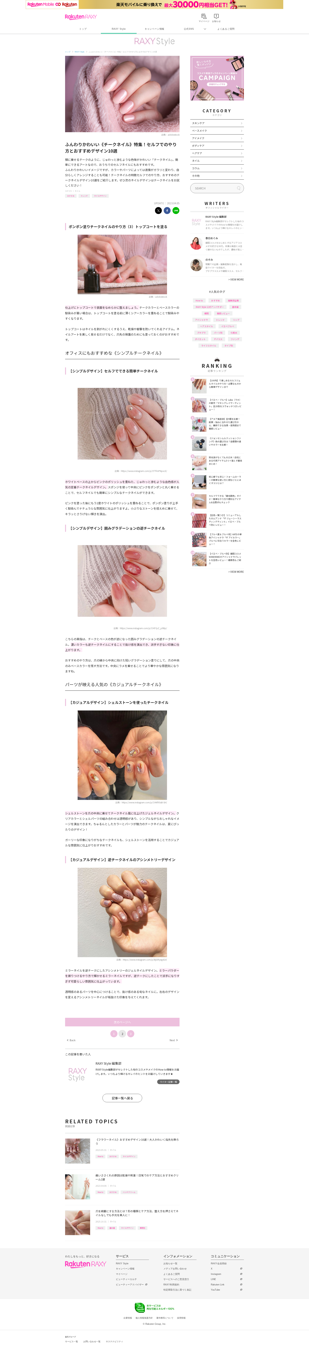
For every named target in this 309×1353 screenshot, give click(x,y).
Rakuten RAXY (81, 17)
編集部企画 (233, 300)
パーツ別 (218, 332)
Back (71, 1040)
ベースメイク (199, 130)
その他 (196, 175)
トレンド (84, 195)
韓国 (206, 313)
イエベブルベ (227, 326)
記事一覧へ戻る (122, 1098)
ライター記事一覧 (168, 1081)
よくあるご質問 (226, 29)
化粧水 (234, 332)
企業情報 (127, 1318)
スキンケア (198, 123)
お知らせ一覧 (170, 1263)
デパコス (218, 339)
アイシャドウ (201, 319)
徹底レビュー (223, 313)
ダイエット (200, 339)
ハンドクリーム (129, 1192)
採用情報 (181, 1318)
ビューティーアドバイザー (130, 1284)
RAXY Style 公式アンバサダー (210, 306)
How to (100, 1156)
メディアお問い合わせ (175, 1268)
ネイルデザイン (100, 195)
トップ (83, 29)
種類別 (142, 1228)
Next (174, 1040)
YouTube (215, 1289)
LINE (213, 1279)
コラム (196, 168)
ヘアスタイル (206, 326)
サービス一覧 (71, 1341)
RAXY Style (119, 29)
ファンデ (235, 339)
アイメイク (198, 138)
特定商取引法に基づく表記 (177, 1289)
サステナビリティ (114, 1341)
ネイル (77, 191)
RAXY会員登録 (219, 1263)
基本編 (112, 1228)
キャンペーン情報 (154, 29)
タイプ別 (228, 345)
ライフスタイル (208, 345)
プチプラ (201, 332)
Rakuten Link (217, 1284)
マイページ (121, 1274)
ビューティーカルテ (126, 1279)
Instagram (216, 1274)
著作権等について (164, 1318)
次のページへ (122, 1022)
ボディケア (198, 145)
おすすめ (70, 195)
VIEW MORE (236, 279)
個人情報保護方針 (144, 1318)
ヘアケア (197, 153)
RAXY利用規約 (171, 1284)
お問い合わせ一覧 (91, 1341)
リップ (236, 319)
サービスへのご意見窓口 (176, 1279)
